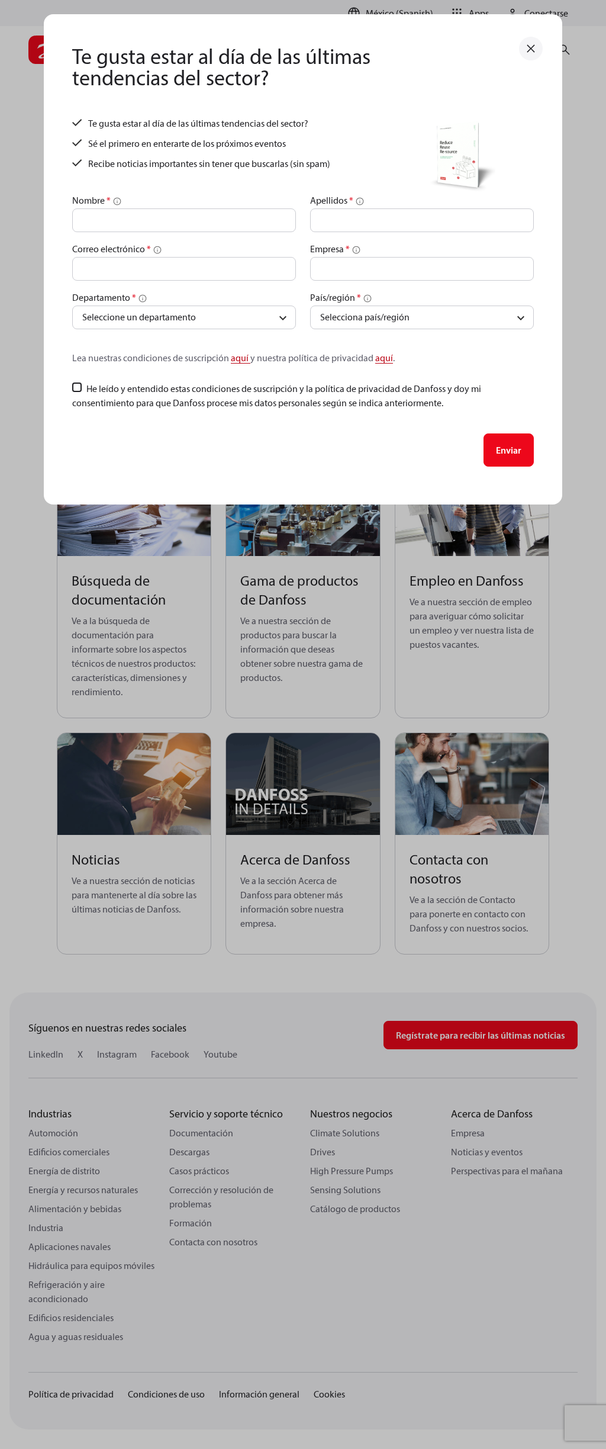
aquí (240, 358)
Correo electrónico (111, 249)
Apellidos (331, 200)
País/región (335, 297)
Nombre (91, 200)
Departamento (104, 297)
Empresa (330, 249)
